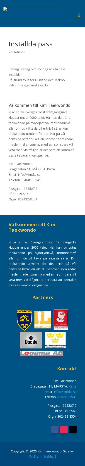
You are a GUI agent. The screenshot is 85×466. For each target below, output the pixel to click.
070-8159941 (67, 397)
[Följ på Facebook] (54, 429)
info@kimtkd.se (65, 392)
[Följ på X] (73, 429)
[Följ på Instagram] (64, 429)
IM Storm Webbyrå (42, 456)
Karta (51, 169)
